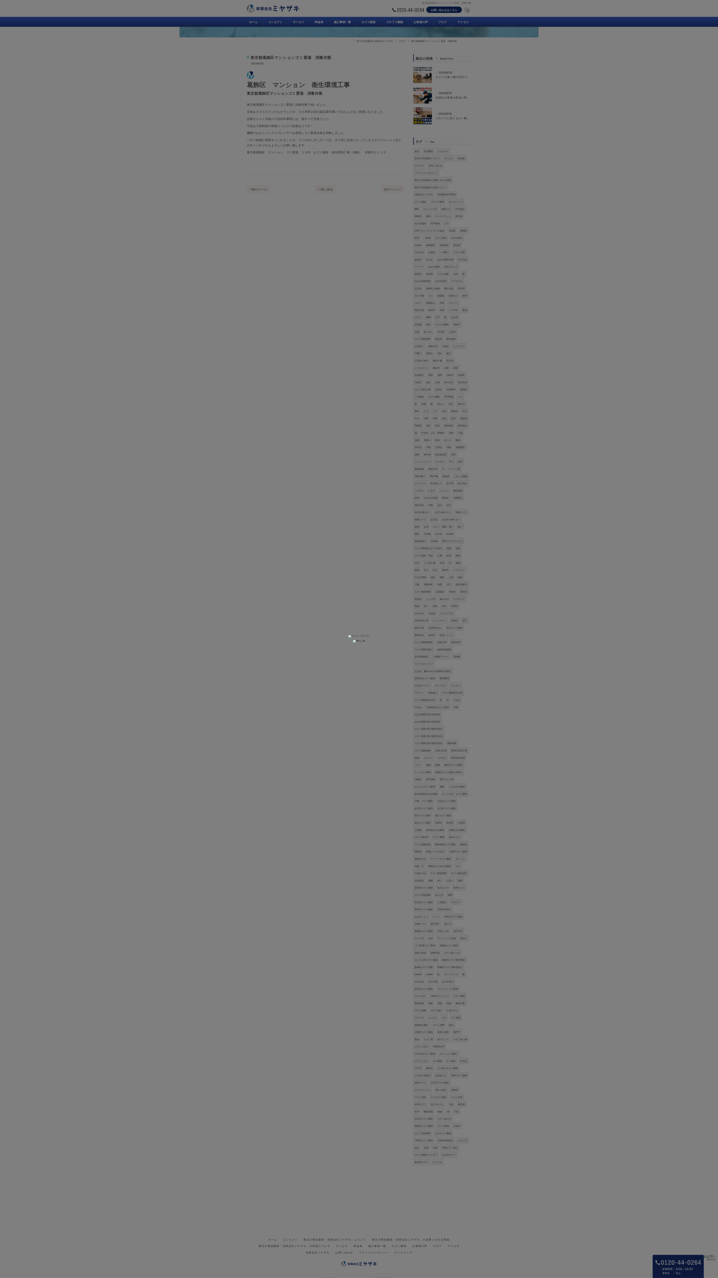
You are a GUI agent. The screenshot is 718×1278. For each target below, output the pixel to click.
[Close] (359, 641)
